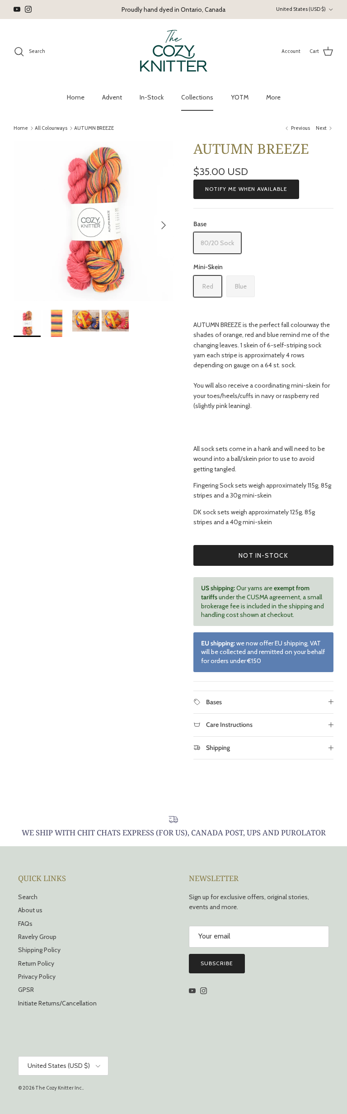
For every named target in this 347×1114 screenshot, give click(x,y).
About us (30, 910)
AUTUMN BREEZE (94, 128)
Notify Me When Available (246, 188)
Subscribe (217, 963)
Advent (112, 97)
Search (28, 897)
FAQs (25, 924)
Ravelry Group (37, 937)
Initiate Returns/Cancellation (57, 1003)
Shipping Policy (39, 950)
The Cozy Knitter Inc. (59, 1088)
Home (75, 97)
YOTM (240, 97)
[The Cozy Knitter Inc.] (174, 51)
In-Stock (152, 97)
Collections (197, 97)
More (273, 97)
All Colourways (51, 128)
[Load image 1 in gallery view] (94, 221)
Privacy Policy (37, 976)
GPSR (26, 990)
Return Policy (36, 963)
